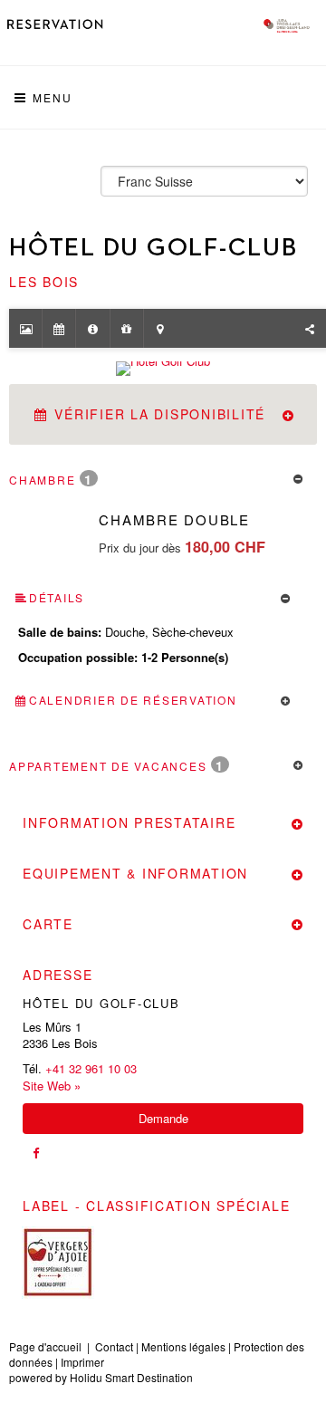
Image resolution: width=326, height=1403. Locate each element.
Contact (114, 1346)
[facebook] (35, 1153)
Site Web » (52, 1086)
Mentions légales (183, 1346)
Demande (163, 1118)
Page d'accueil (45, 1346)
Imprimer (82, 1361)
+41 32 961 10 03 (91, 1068)
